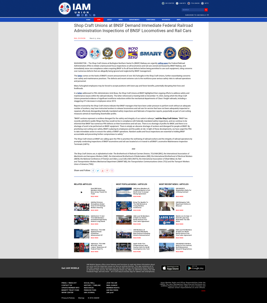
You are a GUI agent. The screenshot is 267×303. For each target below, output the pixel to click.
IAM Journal (89, 292)
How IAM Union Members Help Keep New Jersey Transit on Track (99, 191)
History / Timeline (92, 285)
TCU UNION (195, 3)
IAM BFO (182, 3)
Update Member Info (70, 288)
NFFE (207, 3)
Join (98, 20)
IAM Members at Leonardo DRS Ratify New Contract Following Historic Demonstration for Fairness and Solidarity (141, 234)
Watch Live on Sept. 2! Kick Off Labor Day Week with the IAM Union (184, 218)
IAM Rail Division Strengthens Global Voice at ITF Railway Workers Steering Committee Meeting (98, 205)
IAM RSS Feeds (112, 290)
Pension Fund (90, 290)
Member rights (113, 288)
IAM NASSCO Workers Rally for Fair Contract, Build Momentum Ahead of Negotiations (184, 246)
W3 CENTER (169, 3)
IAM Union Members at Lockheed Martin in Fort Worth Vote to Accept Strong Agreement (141, 191)
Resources (166, 20)
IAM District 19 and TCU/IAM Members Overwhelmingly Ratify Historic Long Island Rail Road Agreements (99, 219)
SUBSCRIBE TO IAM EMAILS (195, 15)
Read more (94, 196)
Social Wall (89, 283)
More (203, 291)
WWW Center (67, 292)
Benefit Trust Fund (70, 290)
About (109, 20)
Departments (134, 20)
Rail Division (79, 38)
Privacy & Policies (68, 298)
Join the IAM (111, 283)
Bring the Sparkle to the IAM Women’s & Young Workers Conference (140, 204)
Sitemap (81, 298)
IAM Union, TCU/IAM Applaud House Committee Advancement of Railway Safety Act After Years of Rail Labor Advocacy (98, 235)
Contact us (67, 285)
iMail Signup (111, 285)
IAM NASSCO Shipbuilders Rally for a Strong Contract (183, 190)
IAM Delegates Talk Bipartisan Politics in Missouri (183, 204)
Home (88, 20)
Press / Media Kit (69, 283)
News (121, 20)
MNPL (179, 20)
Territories (150, 20)
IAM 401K (110, 292)
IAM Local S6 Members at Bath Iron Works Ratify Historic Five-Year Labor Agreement (141, 218)
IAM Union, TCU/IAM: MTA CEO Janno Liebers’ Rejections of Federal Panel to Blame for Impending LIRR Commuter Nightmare (98, 249)
